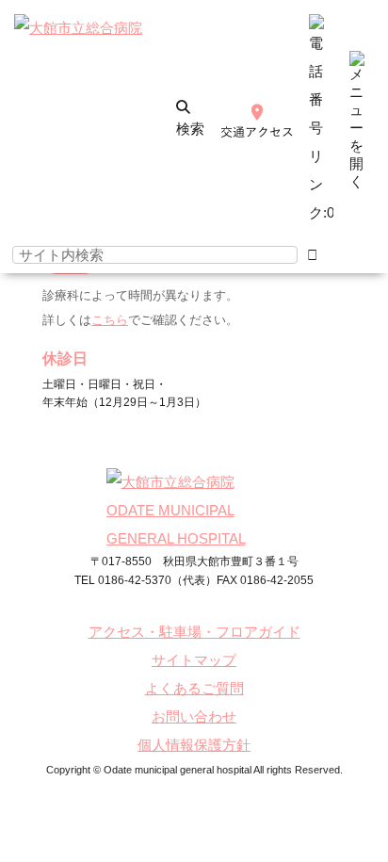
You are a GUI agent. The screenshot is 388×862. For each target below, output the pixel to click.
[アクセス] (257, 124)
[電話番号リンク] (321, 212)
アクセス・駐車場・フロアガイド (194, 632)
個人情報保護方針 (194, 745)
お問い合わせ (194, 716)
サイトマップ (194, 660)
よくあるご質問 (194, 688)
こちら (109, 320)
